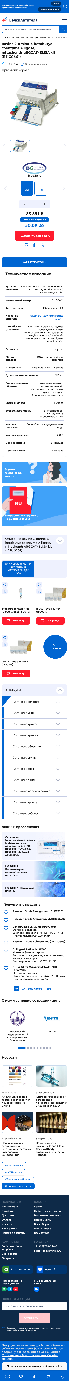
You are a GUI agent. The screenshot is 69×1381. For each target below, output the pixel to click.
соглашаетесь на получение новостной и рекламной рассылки (34, 1329)
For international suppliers (12, 1248)
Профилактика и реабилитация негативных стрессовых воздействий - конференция (16, 1149)
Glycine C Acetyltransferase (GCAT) (46, 317)
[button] (22, 1048)
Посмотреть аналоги (36, 64)
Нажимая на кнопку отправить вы (34, 1329)
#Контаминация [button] (14, 1165)
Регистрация (10, 1206)
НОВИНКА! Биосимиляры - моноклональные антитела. (16, 871)
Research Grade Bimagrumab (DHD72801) (38, 911)
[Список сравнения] (34, 1376)
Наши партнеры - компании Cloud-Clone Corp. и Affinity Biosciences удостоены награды (50, 1149)
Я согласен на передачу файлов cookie (34, 1366)
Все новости (9, 1253)
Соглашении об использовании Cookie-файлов (30, 1356)
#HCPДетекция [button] (13, 1172)
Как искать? (9, 1228)
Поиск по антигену (13, 1232)
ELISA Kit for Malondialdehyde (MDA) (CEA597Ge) (35, 969)
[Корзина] (34, 236)
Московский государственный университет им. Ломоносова (14, 1015)
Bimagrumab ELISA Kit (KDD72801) (34, 926)
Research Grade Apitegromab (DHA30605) (39, 941)
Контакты (8, 1210)
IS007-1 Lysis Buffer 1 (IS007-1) (49, 610)
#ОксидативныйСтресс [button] (17, 1179)
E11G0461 (14, 64)
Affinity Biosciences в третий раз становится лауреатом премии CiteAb (16, 1101)
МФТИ (40, 1010)
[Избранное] (21, 1376)
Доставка (8, 1215)
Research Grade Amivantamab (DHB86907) (39, 919)
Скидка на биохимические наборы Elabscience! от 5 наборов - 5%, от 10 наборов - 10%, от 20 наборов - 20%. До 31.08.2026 (20, 846)
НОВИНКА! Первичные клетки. (19, 889)
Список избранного (36, 988)
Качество (7, 1224)
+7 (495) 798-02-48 (45, 1246)
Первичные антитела (47, 1210)
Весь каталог (42, 1232)
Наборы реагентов (40, 37)
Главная (6, 37)
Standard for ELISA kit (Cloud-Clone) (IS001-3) (16, 610)
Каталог (20, 37)
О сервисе (8, 1258)
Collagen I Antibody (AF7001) (30, 949)
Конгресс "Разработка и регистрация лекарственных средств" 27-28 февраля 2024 (51, 1101)
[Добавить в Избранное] (27, 245)
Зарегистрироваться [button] (49, 9)
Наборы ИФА (42, 1219)
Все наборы (41, 1224)
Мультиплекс (42, 1228)
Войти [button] (56, 3)
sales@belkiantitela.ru (47, 1250)
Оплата (7, 1219)
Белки (38, 1206)
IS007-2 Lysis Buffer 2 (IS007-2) (15, 663)
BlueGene (34, 175)
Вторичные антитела (47, 1215)
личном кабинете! (19, 7)
